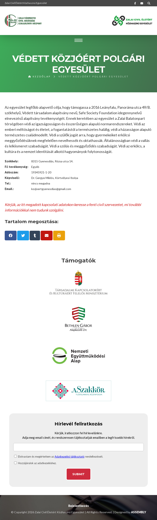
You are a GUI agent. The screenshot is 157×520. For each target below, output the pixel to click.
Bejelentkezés (78, 506)
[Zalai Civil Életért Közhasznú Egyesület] (23, 20)
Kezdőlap (41, 76)
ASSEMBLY (138, 512)
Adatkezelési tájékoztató (69, 456)
